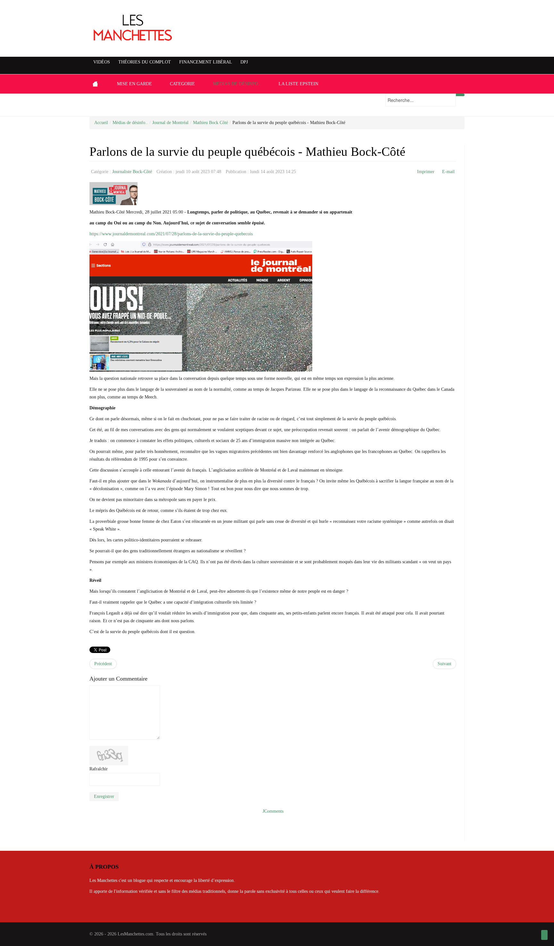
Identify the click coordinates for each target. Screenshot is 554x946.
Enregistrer (104, 796)
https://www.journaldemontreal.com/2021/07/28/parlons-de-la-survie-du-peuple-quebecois (171, 233)
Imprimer (425, 171)
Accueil (101, 122)
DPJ (244, 62)
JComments (273, 811)
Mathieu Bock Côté (210, 122)
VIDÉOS (101, 62)
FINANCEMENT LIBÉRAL (205, 62)
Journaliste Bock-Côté (132, 171)
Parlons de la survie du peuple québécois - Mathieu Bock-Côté (247, 151)
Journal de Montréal (170, 122)
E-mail (448, 171)
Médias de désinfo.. (130, 122)
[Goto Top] (544, 935)
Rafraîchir (98, 768)
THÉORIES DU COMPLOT (144, 62)
